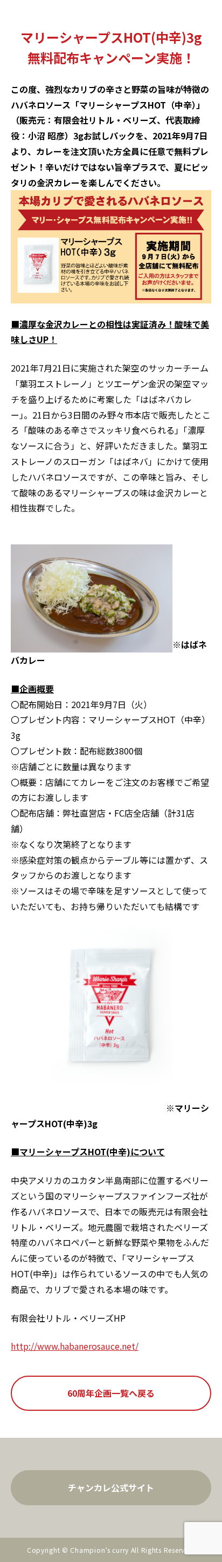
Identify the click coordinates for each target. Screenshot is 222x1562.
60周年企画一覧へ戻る (111, 1392)
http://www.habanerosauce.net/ (74, 1345)
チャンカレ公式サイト (111, 1487)
